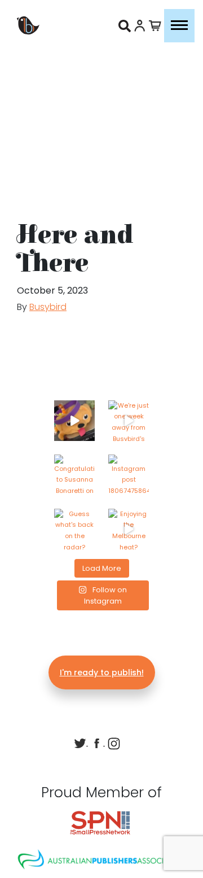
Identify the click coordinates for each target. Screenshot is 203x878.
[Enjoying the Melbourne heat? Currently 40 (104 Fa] (128, 529)
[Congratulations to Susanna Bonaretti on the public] (74, 475)
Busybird (48, 306)
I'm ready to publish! (102, 672)
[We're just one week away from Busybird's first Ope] (128, 420)
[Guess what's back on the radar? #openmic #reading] (74, 529)
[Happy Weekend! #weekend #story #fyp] (74, 420)
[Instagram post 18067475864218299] (128, 475)
